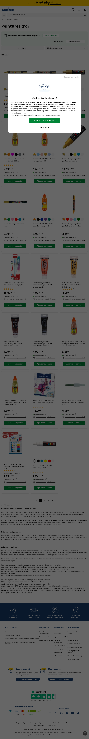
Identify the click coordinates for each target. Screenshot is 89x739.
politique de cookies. (53, 115)
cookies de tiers (49, 106)
